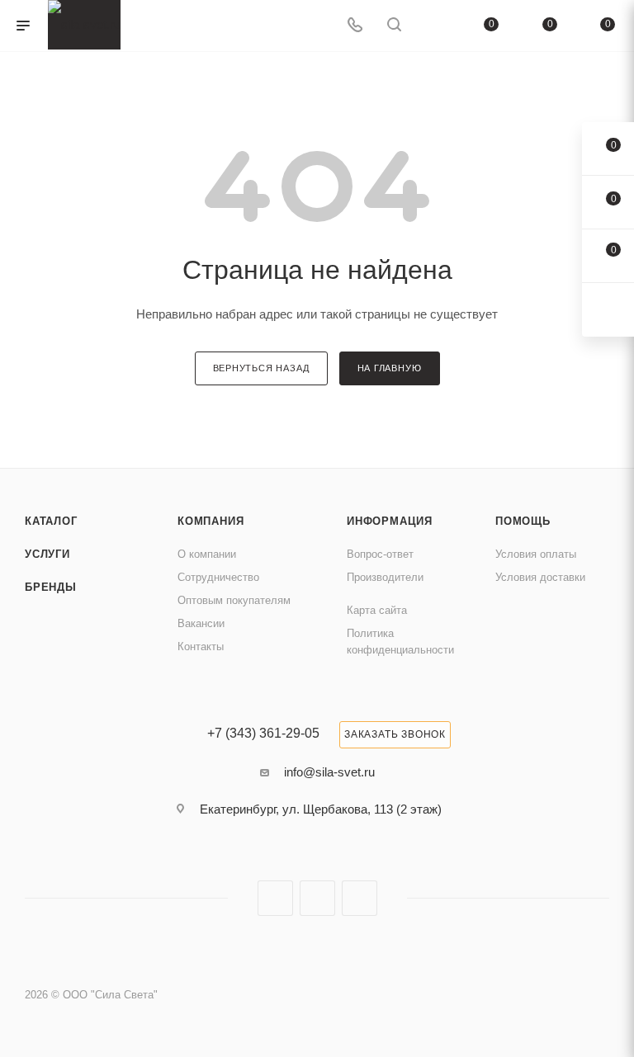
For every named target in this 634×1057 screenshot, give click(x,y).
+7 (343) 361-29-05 (263, 733)
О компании (206, 554)
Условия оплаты (535, 554)
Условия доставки (540, 577)
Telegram (317, 898)
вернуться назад (261, 368)
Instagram (275, 898)
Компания (210, 521)
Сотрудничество (218, 577)
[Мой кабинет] (433, 26)
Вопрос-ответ (380, 554)
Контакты (200, 646)
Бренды (51, 587)
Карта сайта (377, 610)
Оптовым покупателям (234, 600)
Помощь (523, 521)
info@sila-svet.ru (329, 772)
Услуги (47, 554)
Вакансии (201, 623)
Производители (385, 577)
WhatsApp (359, 898)
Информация (390, 521)
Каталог (51, 521)
